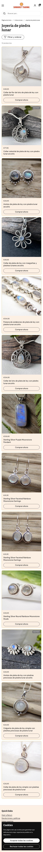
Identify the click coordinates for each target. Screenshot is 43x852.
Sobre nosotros (7, 821)
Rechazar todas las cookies (21, 846)
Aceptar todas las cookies (21, 840)
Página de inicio (7, 20)
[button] (39, 5)
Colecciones (18, 20)
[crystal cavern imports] (21, 5)
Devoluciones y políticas (11, 818)
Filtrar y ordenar (14, 37)
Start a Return (7, 815)
